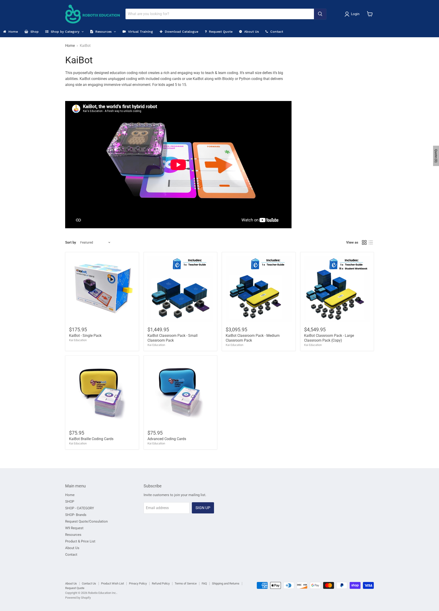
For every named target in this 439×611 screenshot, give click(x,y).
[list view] (370, 242)
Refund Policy (161, 583)
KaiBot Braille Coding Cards (91, 439)
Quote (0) (436, 155)
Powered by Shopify (78, 597)
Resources (73, 535)
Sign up (202, 507)
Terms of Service (186, 583)
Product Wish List (112, 583)
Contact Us (89, 583)
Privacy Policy (138, 583)
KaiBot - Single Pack (85, 335)
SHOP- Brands (75, 515)
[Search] (320, 14)
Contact (71, 555)
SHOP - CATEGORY (79, 508)
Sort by (70, 242)
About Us (72, 548)
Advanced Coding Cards (166, 439)
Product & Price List (80, 541)
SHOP (69, 501)
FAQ (204, 583)
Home (70, 46)
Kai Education (78, 340)
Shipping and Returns (225, 583)
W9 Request (74, 528)
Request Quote (74, 588)
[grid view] (364, 242)
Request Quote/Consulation (86, 521)
